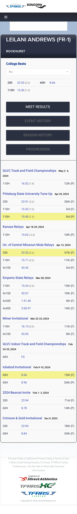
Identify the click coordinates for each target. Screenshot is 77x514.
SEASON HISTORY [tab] (37, 135)
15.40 (20, 90)
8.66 (52, 82)
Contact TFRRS (50, 462)
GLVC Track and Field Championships (29, 170)
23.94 (24, 400)
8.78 (24, 408)
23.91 (24, 201)
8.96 (24, 382)
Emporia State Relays (18, 278)
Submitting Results (28, 462)
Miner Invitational (15, 318)
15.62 (24, 234)
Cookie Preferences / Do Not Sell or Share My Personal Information (40, 466)
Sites (13, 462)
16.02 (24, 183)
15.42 (24, 209)
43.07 (24, 293)
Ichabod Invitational (17, 367)
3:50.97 (26, 308)
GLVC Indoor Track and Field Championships (34, 344)
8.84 (24, 433)
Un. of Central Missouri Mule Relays (28, 245)
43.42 (24, 267)
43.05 (24, 334)
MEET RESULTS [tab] (38, 107)
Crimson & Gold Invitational (22, 418)
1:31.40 (26, 300)
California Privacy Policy (39, 458)
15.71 (24, 260)
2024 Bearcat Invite (16, 392)
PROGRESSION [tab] (38, 149)
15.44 (24, 285)
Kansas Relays (13, 227)
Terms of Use (62, 458)
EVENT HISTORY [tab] (38, 121)
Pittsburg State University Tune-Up (27, 194)
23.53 (20, 82)
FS (23, 357)
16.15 (24, 326)
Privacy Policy (16, 458)
